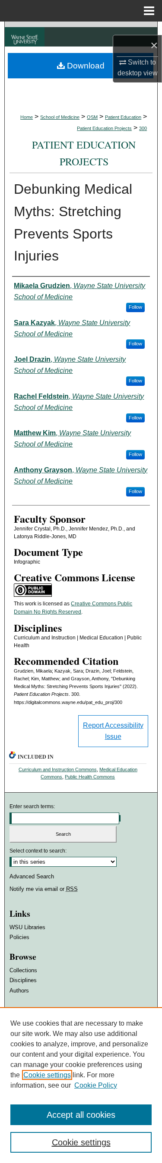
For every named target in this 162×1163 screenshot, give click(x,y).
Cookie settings (47, 1075)
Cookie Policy (95, 1085)
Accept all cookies (81, 1115)
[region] (81, 1085)
